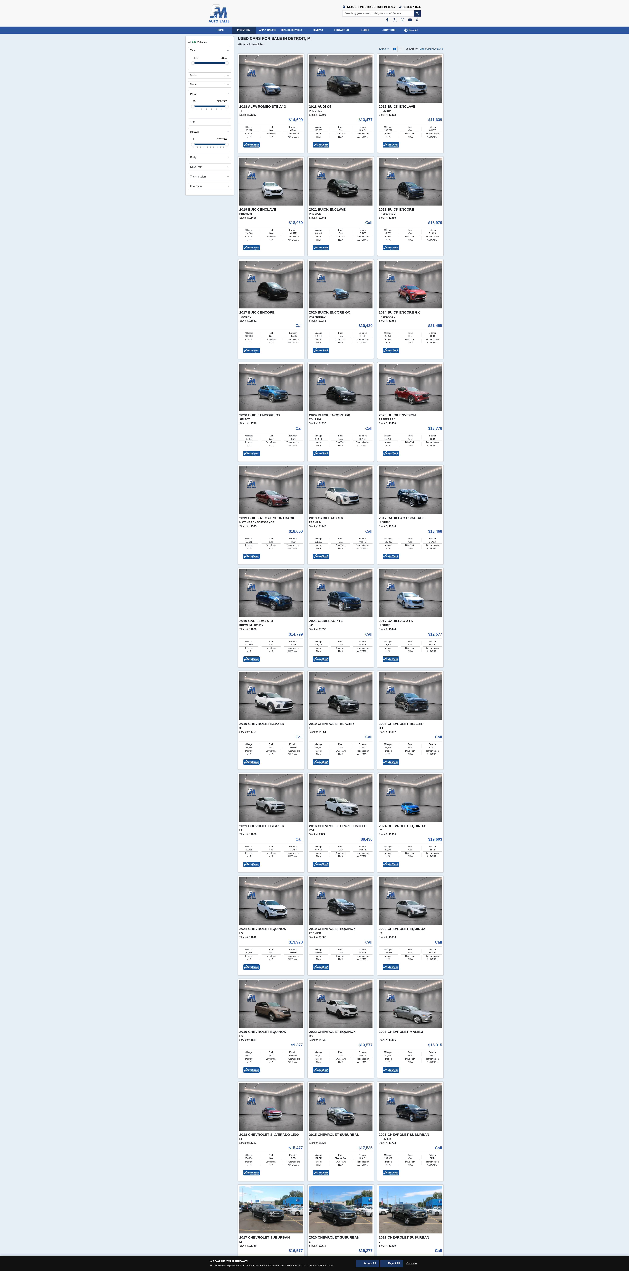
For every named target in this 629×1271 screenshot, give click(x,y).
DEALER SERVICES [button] (293, 30)
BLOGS (365, 30)
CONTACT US (341, 30)
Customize (411, 1263)
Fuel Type (196, 186)
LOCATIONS (388, 30)
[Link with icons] (388, 19)
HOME (220, 30)
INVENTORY (243, 30)
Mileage (195, 131)
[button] (417, 13)
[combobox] (190, 76)
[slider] (193, 63)
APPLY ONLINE (267, 30)
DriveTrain (196, 167)
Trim (192, 121)
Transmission (198, 176)
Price (193, 93)
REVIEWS (318, 30)
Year (193, 50)
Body (193, 157)
